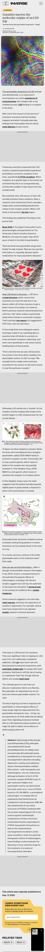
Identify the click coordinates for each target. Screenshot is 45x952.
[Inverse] (19, 3)
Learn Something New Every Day (16, 904)
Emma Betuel (10, 28)
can (17, 662)
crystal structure (9, 297)
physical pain (35, 587)
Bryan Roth (7, 227)
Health (7, 942)
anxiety (5, 612)
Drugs (19, 942)
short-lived (24, 679)
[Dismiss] (41, 930)
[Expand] (34, 930)
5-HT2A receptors (26, 177)
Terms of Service (13, 924)
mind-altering (8, 127)
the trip (25, 212)
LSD (20, 105)
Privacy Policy (25, 924)
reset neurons (8, 602)
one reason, (21, 320)
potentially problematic (12, 669)
